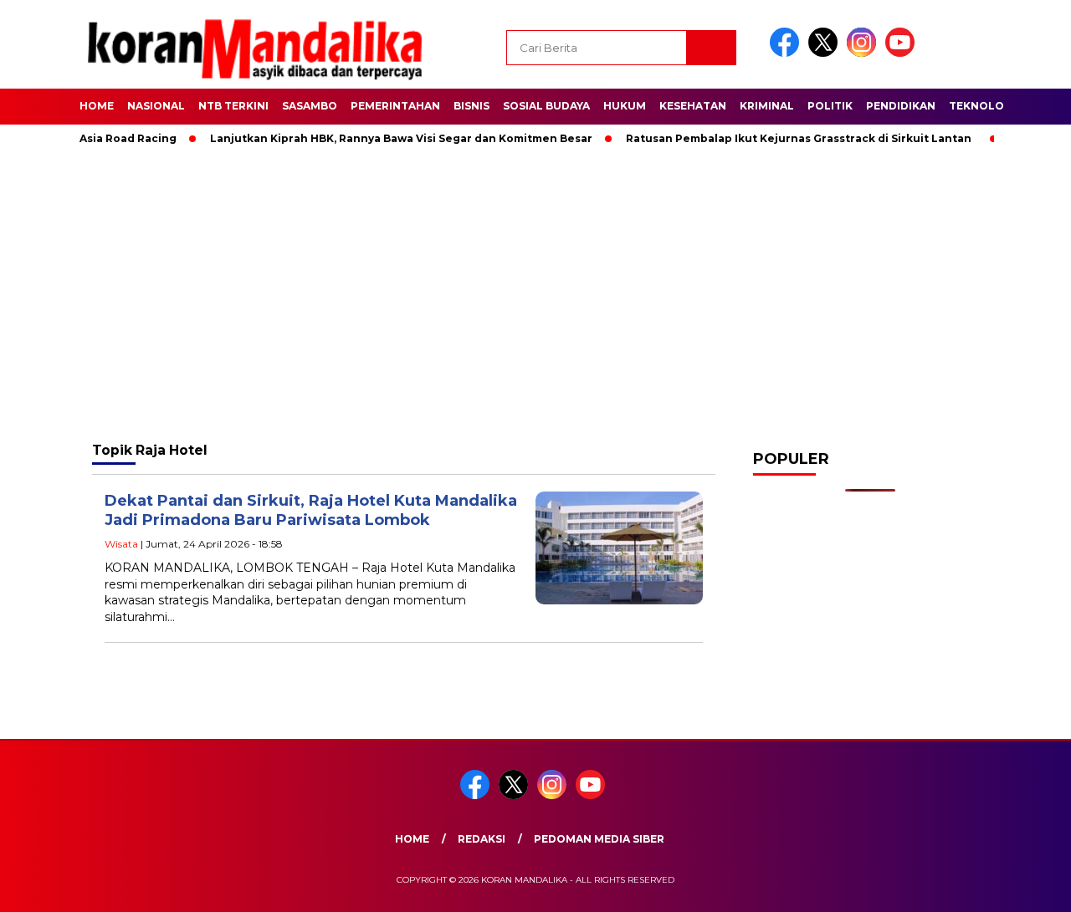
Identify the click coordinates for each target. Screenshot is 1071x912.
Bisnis (471, 105)
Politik (830, 105)
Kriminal (767, 105)
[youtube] (902, 53)
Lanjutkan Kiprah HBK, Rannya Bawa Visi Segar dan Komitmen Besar (379, 138)
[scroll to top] (1025, 886)
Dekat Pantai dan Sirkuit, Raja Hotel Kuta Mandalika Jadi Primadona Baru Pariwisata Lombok (311, 510)
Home (96, 105)
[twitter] (825, 53)
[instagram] (864, 53)
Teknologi (982, 105)
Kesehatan (692, 105)
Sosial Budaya (546, 105)
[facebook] (787, 53)
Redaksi (481, 839)
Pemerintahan (395, 105)
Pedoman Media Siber (599, 839)
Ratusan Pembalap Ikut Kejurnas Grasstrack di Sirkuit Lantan (777, 138)
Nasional (156, 105)
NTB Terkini (233, 105)
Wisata (121, 544)
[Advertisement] (535, 293)
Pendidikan (900, 105)
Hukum (624, 105)
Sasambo (309, 105)
